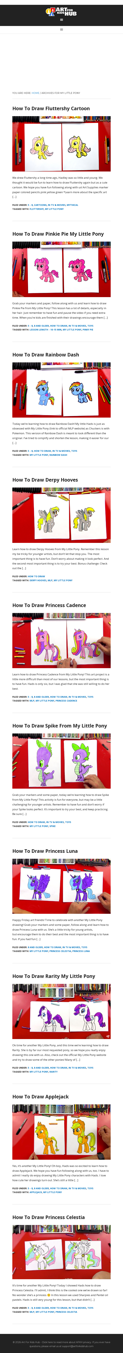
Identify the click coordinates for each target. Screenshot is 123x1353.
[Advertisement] (61, 67)
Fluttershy (37, 208)
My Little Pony (54, 208)
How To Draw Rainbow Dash (45, 354)
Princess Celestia (60, 951)
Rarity (53, 1071)
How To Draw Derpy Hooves (45, 479)
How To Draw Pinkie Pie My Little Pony (58, 234)
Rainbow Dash (58, 454)
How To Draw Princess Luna (45, 851)
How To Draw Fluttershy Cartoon (51, 108)
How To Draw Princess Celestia (48, 1217)
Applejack (36, 1192)
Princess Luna (81, 951)
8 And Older (41, 325)
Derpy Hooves (38, 580)
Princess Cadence (66, 700)
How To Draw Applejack (40, 1096)
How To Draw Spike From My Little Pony (59, 725)
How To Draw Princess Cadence (49, 605)
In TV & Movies (57, 204)
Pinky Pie (88, 329)
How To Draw (58, 325)
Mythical (72, 204)
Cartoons (40, 204)
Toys (90, 325)
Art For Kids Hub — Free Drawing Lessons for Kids (61, 11)
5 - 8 (30, 204)
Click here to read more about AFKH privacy (66, 1342)
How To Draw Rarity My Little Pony (53, 976)
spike (52, 826)
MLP (50, 580)
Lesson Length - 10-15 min (46, 329)
